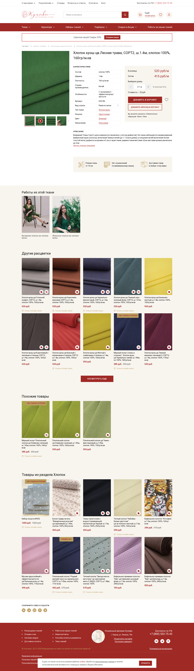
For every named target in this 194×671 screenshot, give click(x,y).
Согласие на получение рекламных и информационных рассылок (92, 362)
